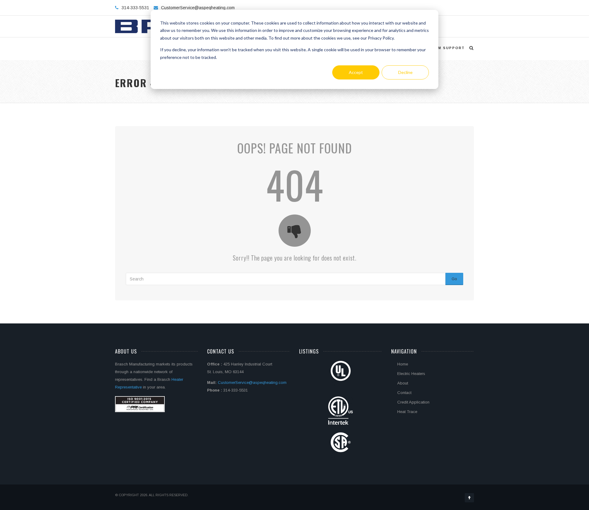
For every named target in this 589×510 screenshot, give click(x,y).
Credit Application (413, 402)
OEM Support (448, 48)
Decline (405, 72)
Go (454, 278)
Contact (404, 392)
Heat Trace (407, 411)
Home (402, 364)
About (402, 383)
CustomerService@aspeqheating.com (198, 7)
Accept (356, 72)
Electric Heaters (411, 373)
